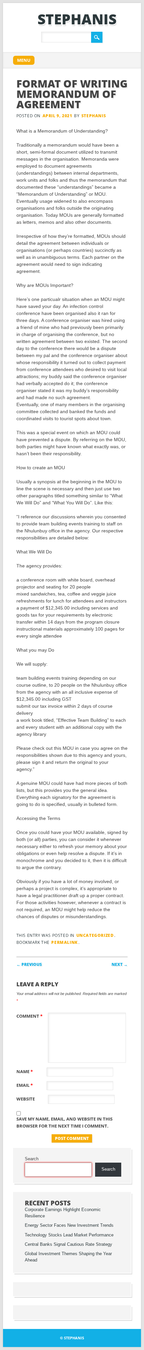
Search (32, 1159)
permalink (64, 942)
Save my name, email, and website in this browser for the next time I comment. (64, 1122)
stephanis (77, 18)
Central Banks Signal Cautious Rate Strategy (68, 1244)
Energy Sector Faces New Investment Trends (69, 1225)
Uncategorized (95, 935)
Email (24, 1085)
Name (24, 1071)
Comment (29, 1016)
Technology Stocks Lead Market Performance (69, 1235)
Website (25, 1099)
